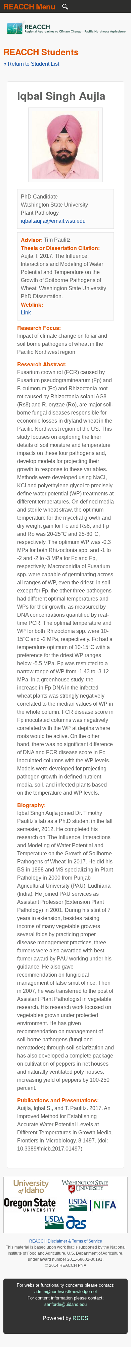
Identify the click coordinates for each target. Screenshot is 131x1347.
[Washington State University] (85, 1193)
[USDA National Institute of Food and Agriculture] (93, 1211)
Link (26, 312)
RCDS (80, 1318)
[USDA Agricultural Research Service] (65, 1228)
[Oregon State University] (30, 1211)
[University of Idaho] (31, 1193)
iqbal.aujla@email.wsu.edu (53, 221)
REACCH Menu (29, 6)
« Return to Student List (31, 64)
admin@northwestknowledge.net (65, 1291)
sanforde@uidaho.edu (65, 1304)
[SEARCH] (65, 8)
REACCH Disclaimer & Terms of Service (65, 1241)
